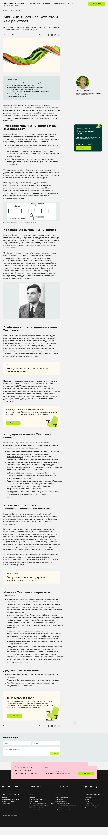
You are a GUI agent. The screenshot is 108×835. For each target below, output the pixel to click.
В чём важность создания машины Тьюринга (26, 87)
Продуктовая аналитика (62, 807)
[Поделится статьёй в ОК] (55, 35)
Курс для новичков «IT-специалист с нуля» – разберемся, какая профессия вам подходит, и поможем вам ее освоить (27, 407)
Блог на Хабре (6, 803)
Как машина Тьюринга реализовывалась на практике (29, 91)
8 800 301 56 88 (35, 786)
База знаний (59, 3)
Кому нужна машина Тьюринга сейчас (23, 89)
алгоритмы (15, 139)
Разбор (5, 725)
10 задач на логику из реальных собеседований (27, 370)
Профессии (35, 3)
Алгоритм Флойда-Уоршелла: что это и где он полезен (33, 680)
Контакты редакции (91, 807)
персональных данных (69, 771)
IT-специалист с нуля (82, 125)
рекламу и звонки (64, 773)
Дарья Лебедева (84, 90)
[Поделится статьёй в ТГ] (48, 35)
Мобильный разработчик (63, 809)
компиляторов (41, 454)
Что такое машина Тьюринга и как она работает (27, 83)
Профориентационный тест (10, 799)
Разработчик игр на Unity (63, 803)
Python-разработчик (61, 797)
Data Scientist (33, 801)
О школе (4, 797)
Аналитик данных (34, 809)
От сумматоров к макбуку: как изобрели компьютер (26, 578)
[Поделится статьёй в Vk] (52, 35)
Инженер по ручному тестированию (66, 805)
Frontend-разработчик (36, 807)
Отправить (55, 753)
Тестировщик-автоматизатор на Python (41, 803)
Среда (71, 3)
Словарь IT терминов (91, 805)
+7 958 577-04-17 (64, 786)
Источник (33, 222)
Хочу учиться (96, 3)
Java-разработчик (60, 801)
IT (12, 105)
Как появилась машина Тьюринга (21, 85)
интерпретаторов (15, 456)
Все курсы (32, 797)
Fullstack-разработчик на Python (39, 805)
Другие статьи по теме (17, 96)
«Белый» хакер (59, 799)
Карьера (46, 3)
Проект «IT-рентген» (8, 801)
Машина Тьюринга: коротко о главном (23, 94)
